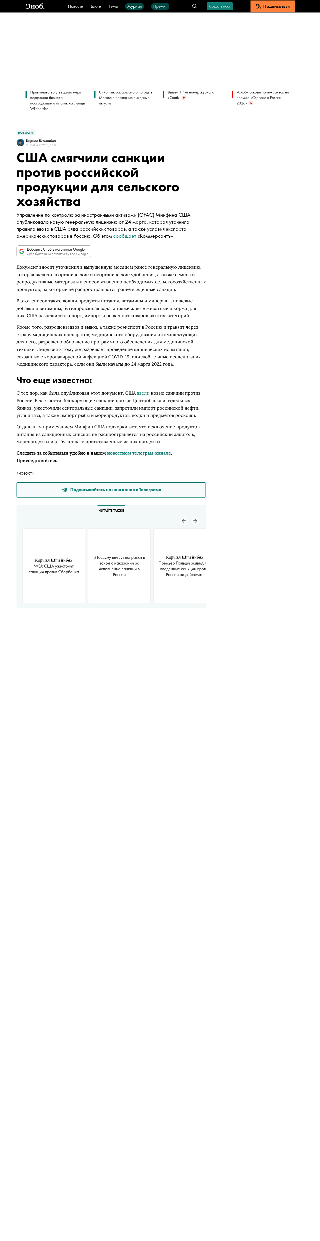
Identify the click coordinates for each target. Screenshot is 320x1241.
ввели (143, 393)
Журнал (134, 6)
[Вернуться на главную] (35, 6)
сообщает (124, 235)
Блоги (96, 6)
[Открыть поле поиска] (194, 6)
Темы (113, 6)
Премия (160, 6)
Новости (75, 6)
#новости (25, 473)
